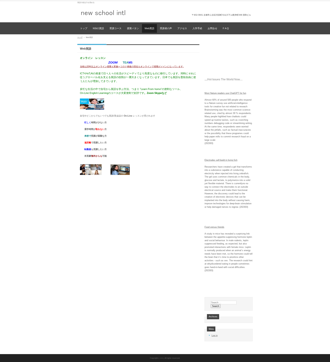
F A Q (226, 28)
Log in (215, 335)
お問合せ (212, 28)
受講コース (115, 28)
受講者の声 (166, 28)
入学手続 (197, 28)
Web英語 (149, 28)
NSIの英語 (98, 28)
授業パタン (133, 28)
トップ (83, 28)
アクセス (182, 28)
